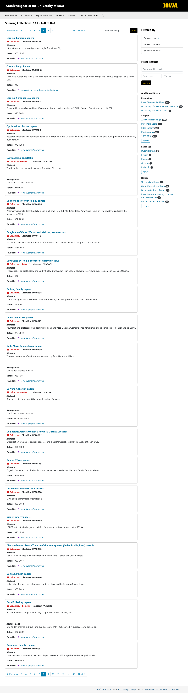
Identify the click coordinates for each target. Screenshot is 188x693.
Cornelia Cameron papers (20, 38)
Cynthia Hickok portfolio (20, 158)
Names (71, 15)
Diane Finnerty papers (18, 517)
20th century (149, 128)
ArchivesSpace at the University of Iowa (35, 6)
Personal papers (151, 124)
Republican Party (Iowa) (154, 201)
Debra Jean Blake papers (20, 317)
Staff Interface (104, 689)
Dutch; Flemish (149, 151)
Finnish (145, 155)
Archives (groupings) (153, 119)
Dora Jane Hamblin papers (21, 645)
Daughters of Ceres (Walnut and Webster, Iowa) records (36, 232)
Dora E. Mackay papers (19, 602)
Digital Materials (44, 15)
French (145, 159)
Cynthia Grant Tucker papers (22, 126)
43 (74, 30)
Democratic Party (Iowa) (155, 190)
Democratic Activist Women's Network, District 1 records (37, 431)
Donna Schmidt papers (19, 573)
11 (58, 30)
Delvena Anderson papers (20, 388)
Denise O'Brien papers (18, 460)
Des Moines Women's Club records (25, 488)
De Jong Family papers (19, 289)
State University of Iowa (154, 186)
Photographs (149, 132)
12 (63, 30)
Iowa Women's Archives (32, 58)
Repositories (11, 15)
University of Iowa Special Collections (39, 90)
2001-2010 (148, 136)
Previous (12, 30)
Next (81, 30)
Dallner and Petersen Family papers (26, 200)
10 (53, 30)
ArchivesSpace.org (127, 689)
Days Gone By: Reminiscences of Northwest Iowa (33, 260)
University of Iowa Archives (155, 110)
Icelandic (146, 167)
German (146, 163)
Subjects (60, 15)
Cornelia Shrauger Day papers (23, 98)
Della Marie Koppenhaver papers (24, 346)
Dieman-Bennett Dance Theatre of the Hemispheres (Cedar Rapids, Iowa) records (50, 545)
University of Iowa (152, 182)
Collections (26, 15)
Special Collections (88, 15)
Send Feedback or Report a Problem (162, 689)
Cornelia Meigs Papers (18, 66)
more (144, 141)
